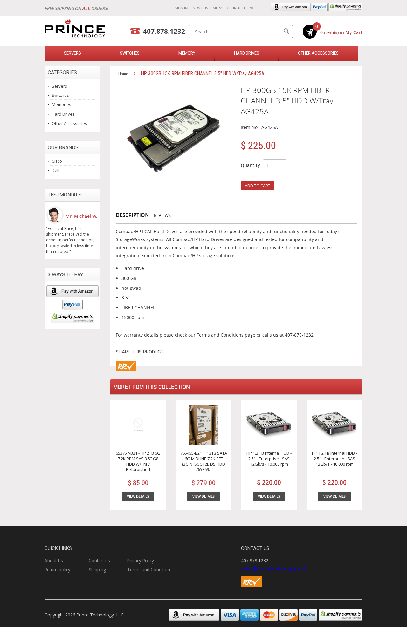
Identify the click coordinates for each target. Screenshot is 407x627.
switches (130, 53)
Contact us (99, 561)
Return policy (57, 569)
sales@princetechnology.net (273, 569)
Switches (60, 95)
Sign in (181, 7)
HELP (263, 7)
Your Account (240, 7)
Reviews (162, 215)
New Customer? (207, 7)
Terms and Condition (148, 569)
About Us (54, 561)
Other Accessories (318, 53)
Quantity (250, 165)
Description (132, 214)
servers (72, 53)
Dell (55, 170)
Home (123, 73)
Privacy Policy (140, 561)
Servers (59, 86)
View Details (138, 496)
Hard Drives (246, 53)
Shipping (97, 569)
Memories (61, 104)
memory (186, 53)
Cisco (57, 161)
